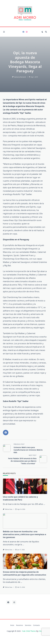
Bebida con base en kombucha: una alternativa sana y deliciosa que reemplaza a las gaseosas (24, 534)
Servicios (28, 625)
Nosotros (19, 625)
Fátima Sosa (8, 509)
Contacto (36, 625)
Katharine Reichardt (20, 77)
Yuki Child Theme (29, 631)
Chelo (41, 631)
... (44, 504)
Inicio (12, 625)
